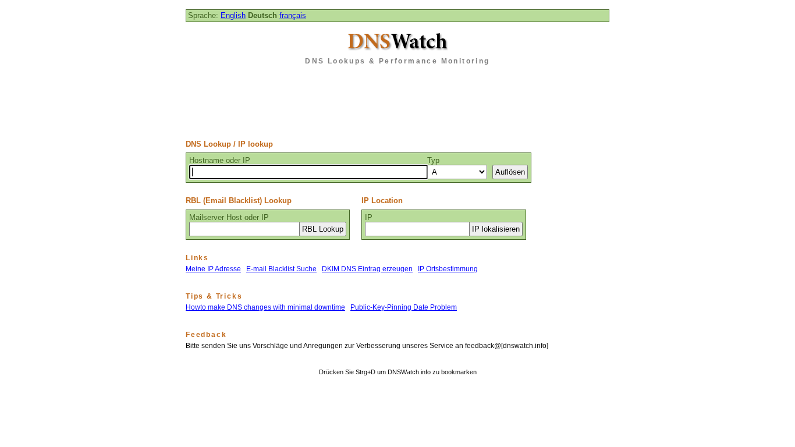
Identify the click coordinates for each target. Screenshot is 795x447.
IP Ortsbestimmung (448, 269)
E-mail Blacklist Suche (281, 269)
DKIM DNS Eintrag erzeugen (367, 269)
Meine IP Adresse (213, 269)
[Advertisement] (397, 98)
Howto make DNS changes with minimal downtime (265, 307)
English (233, 16)
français (292, 16)
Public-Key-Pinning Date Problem (403, 307)
